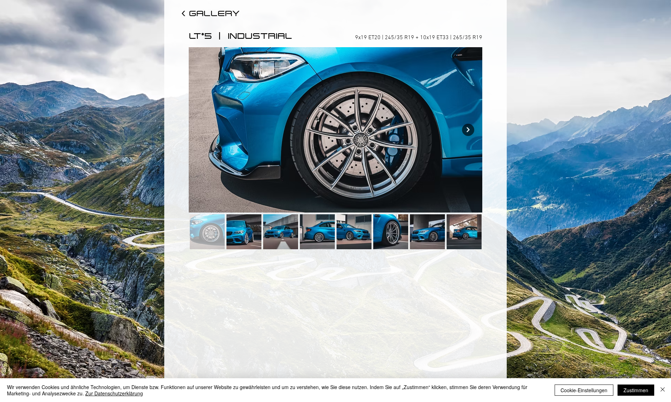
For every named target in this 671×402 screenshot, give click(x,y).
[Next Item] (468, 130)
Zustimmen (635, 390)
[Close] (662, 390)
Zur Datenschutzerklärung (114, 393)
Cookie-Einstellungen (584, 390)
